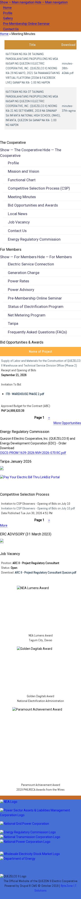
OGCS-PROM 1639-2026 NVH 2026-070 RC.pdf (33, 453)
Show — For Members (18, 257)
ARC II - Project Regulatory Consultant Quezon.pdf (45, 572)
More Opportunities (67, 423)
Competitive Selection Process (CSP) (39, 188)
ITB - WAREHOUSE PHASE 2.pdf (25, 394)
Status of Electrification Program (35, 306)
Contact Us (11, 29)
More (3, 525)
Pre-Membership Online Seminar (26, 24)
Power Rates (18, 281)
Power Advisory (21, 289)
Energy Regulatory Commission (34, 239)
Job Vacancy (19, 222)
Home (7, 7)
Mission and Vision (23, 171)
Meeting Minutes (22, 197)
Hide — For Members (54, 257)
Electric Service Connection (31, 264)
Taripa (13, 323)
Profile (7, 13)
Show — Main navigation (17, 2)
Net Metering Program (26, 315)
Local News (17, 213)
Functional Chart (22, 180)
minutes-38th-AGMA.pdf (68, 68)
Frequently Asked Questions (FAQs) (37, 332)
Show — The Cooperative (21, 150)
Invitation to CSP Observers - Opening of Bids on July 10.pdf (38, 508)
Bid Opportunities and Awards (33, 205)
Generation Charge (23, 272)
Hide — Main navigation (51, 2)
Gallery (8, 18)
